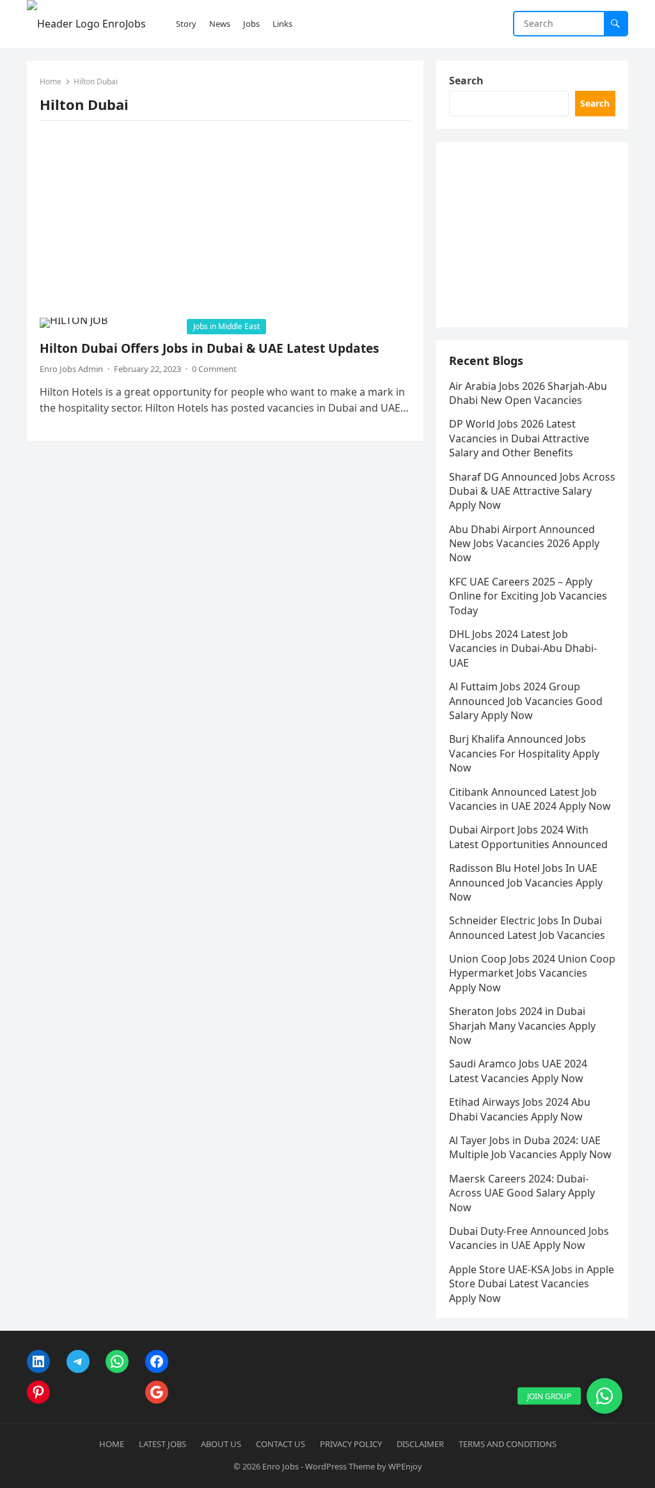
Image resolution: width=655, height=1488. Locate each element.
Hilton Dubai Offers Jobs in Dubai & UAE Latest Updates (209, 348)
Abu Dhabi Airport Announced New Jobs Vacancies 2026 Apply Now (524, 543)
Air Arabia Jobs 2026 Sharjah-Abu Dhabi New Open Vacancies (528, 393)
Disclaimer (420, 1444)
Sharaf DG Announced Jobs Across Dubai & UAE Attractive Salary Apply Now (532, 491)
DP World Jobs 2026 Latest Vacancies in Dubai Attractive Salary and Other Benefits (519, 438)
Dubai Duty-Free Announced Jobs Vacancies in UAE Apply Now (529, 1238)
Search (466, 81)
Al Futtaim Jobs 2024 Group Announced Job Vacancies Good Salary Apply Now (526, 700)
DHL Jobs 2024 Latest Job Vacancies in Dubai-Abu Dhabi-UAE (523, 648)
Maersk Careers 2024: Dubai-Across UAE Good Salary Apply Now (522, 1193)
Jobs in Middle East (226, 326)
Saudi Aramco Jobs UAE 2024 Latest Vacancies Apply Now (518, 1071)
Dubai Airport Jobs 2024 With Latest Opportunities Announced (528, 837)
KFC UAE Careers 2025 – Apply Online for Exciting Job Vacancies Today (528, 596)
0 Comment (214, 369)
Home (50, 81)
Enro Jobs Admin (71, 369)
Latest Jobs (162, 1444)
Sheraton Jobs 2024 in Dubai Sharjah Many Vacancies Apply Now (522, 1025)
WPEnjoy (405, 1466)
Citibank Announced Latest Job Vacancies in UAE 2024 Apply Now (530, 799)
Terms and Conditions (507, 1444)
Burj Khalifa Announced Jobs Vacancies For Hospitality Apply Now (524, 753)
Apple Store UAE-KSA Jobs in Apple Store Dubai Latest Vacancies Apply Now (531, 1283)
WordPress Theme (340, 1466)
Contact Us (280, 1444)
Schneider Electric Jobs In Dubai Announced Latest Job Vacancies (527, 927)
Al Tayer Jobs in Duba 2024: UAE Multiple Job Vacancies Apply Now (530, 1147)
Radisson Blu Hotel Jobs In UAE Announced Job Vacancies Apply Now (526, 882)
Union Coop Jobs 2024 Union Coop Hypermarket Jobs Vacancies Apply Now (532, 973)
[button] (604, 1396)
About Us (221, 1444)
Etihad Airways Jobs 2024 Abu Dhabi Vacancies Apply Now (519, 1109)
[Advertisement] (225, 223)
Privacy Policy (351, 1444)
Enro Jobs (280, 1466)
